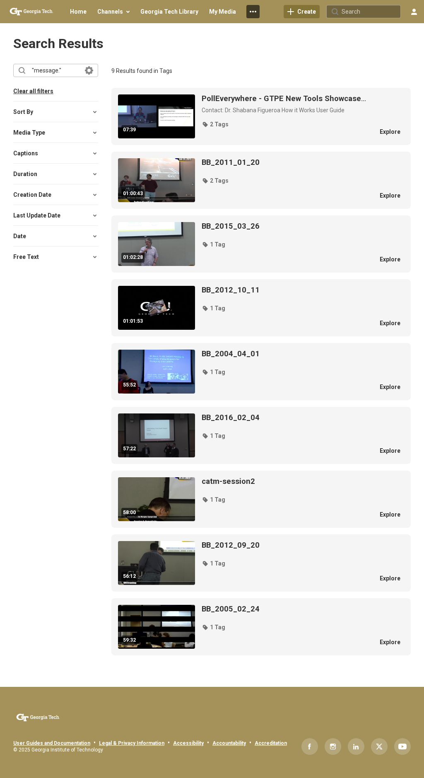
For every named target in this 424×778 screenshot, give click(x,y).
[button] (215, 124)
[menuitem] (78, 11)
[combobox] (55, 70)
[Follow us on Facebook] (309, 746)
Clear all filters (33, 91)
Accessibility (188, 743)
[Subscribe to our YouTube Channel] (402, 746)
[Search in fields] (89, 70)
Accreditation (271, 743)
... (284, 98)
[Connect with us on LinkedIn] (356, 746)
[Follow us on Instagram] (333, 746)
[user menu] (414, 11)
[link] (302, 11)
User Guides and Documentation (51, 743)
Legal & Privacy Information (131, 743)
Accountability (229, 743)
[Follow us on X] (379, 746)
